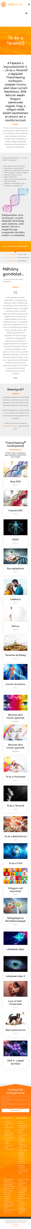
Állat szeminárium (15, 1030)
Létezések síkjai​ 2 (15, 976)
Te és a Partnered (15, 777)
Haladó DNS (15, 510)
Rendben (15, 1226)
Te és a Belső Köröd (15, 836)
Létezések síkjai (15, 949)
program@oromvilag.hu (10, 426)
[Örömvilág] (11, 4)
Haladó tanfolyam (10, 257)
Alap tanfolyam (12, 254)
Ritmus (15, 626)
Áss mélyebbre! (11, 261)
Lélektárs (15, 599)
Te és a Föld (15, 863)
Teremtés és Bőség (15, 655)
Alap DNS (15, 481)
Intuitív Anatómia (15, 684)
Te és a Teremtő (15, 806)
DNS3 (15, 539)
